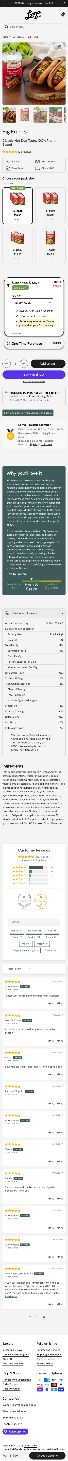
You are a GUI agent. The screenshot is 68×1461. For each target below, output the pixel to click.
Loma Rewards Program (15, 1354)
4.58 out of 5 (42, 857)
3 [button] (35, 1317)
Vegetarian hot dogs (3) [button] (25, 950)
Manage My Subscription (16, 1379)
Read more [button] (11, 1296)
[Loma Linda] (33, 15)
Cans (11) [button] (52, 930)
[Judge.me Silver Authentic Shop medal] (24, 900)
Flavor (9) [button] (17, 937)
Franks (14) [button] (16, 930)
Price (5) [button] (26, 943)
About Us (7, 1359)
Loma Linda (30, 1445)
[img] (12, 981)
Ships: (16, 296)
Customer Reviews (12, 1363)
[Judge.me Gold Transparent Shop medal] (41, 900)
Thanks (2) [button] (50, 950)
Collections (18, 36)
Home (5, 36)
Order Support (10, 1384)
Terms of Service (46, 1359)
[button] (62, 15)
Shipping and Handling (49, 1354)
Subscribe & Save (12, 1350)
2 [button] (30, 1317)
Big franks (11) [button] (35, 930)
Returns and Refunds (48, 1350)
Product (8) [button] (34, 937)
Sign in (33, 444)
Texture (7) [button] (51, 937)
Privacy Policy (45, 1363)
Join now (46, 444)
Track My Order (11, 1388)
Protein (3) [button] (42, 943)
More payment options (34, 381)
